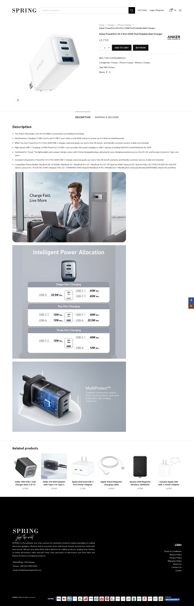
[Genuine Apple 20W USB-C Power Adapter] (169, 466)
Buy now (141, 47)
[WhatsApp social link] (109, 72)
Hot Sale (142, 10)
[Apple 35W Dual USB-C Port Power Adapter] (83, 466)
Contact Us (176, 567)
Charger (111, 25)
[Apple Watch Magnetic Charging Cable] (111, 466)
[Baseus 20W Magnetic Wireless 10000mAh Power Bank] (140, 466)
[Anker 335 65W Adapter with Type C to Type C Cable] (54, 466)
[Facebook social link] (106, 72)
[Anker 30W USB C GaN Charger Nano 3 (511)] (25, 466)
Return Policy (176, 554)
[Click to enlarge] (18, 100)
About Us (177, 564)
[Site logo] (24, 10)
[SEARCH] (132, 10)
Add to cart (122, 47)
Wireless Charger (142, 62)
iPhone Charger (125, 25)
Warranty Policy (175, 561)
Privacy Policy (176, 557)
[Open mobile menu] (180, 10)
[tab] (82, 116)
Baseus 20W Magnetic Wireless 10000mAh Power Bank (140, 484)
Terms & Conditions (173, 551)
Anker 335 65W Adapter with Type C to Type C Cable (54, 484)
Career (179, 570)
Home (101, 25)
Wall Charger (109, 67)
